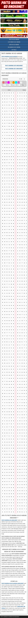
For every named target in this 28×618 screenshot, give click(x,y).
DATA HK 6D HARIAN (14, 44)
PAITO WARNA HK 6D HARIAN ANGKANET (12, 583)
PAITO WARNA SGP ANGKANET (14, 65)
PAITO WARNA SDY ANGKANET (14, 68)
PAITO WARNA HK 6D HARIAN (12, 53)
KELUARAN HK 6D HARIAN (14, 47)
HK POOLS (14, 49)
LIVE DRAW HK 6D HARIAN (14, 42)
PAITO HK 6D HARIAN (14, 39)
